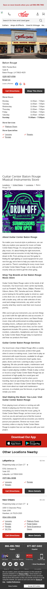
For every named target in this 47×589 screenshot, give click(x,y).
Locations (6, 185)
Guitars (5, 25)
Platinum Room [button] (11, 126)
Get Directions (12, 91)
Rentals (8, 137)
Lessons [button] (8, 482)
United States (18, 185)
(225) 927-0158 (9, 76)
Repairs (30, 134)
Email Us (6, 80)
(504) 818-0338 (9, 517)
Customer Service (17, 559)
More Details (34, 491)
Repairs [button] (8, 485)
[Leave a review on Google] (20, 85)
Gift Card (5, 559)
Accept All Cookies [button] (34, 586)
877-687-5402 (34, 546)
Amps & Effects (17, 25)
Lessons (8, 134)
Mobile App (41, 559)
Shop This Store (34, 91)
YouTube (16, 564)
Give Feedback (39, 564)
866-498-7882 (12, 546)
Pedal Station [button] (32, 524)
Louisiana (29, 185)
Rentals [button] (30, 482)
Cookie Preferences (13, 582)
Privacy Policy (24, 574)
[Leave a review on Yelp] (24, 85)
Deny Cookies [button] (12, 586)
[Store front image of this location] (23, 43)
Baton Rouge (9, 62)
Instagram (22, 564)
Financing (29, 559)
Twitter (10, 564)
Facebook (4, 564)
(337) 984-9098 (9, 478)
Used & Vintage (33, 25)
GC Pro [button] (8, 529)
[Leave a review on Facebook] (16, 85)
